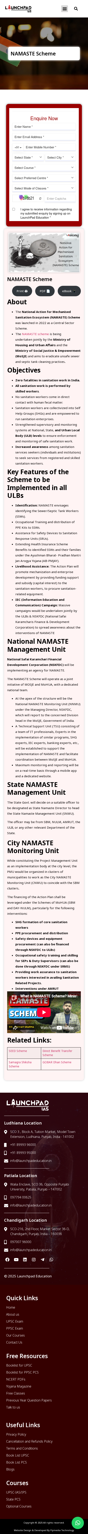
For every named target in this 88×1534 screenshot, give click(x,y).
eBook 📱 (69, 291)
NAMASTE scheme (35, 334)
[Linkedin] (25, 1259)
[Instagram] (33, 1259)
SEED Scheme (18, 1051)
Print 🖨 (22, 291)
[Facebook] (7, 1259)
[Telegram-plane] (42, 1259)
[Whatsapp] (51, 1259)
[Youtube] (16, 1259)
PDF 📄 (45, 291)
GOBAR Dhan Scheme (57, 1062)
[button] (64, 8)
